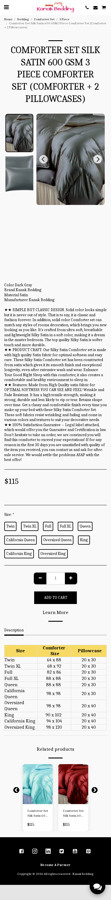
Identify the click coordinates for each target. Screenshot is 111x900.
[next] (97, 159)
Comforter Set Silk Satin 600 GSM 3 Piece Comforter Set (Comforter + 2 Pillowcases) (37, 813)
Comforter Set (44, 19)
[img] (38, 784)
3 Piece (64, 19)
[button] (6, 7)
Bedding (23, 19)
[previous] (43, 159)
